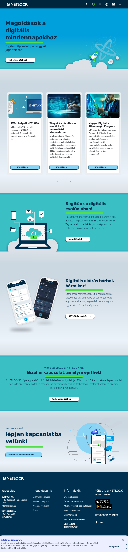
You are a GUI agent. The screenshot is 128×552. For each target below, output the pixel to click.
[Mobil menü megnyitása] (120, 4)
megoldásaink (75, 239)
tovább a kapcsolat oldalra (21, 454)
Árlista (35, 510)
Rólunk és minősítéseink (74, 519)
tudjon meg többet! (18, 60)
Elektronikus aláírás (41, 497)
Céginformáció (70, 515)
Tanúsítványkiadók (72, 510)
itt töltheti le (20, 548)
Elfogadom (114, 546)
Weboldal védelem (41, 506)
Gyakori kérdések (71, 497)
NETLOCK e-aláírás (77, 316)
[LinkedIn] (101, 522)
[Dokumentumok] (113, 4)
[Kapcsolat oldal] (100, 4)
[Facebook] (96, 522)
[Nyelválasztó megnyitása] (106, 4)
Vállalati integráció (41, 501)
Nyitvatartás (7, 517)
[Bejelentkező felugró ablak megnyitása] (86, 4)
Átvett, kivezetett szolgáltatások (78, 506)
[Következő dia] (70, 181)
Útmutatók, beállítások (74, 501)
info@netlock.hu (9, 506)
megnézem (22, 167)
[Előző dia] (57, 181)
